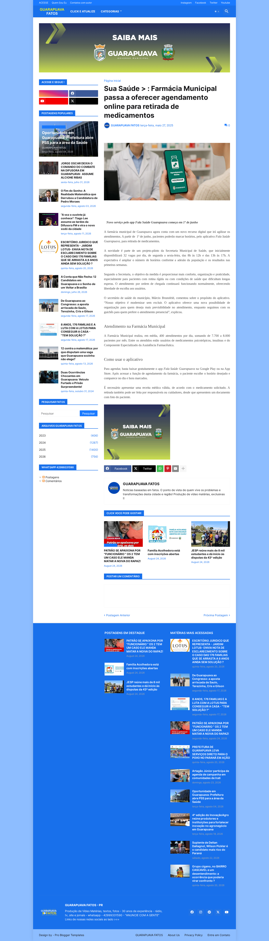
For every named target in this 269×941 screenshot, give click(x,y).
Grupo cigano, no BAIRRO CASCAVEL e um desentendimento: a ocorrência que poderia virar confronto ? (209, 873)
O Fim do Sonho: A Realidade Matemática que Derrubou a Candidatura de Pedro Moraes (79, 196)
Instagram (186, 2)
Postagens (52, 477)
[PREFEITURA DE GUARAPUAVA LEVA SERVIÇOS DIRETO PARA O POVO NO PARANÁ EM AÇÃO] (180, 751)
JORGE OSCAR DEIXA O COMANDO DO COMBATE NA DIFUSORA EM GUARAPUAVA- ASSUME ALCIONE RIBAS (78, 170)
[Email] (175, 468)
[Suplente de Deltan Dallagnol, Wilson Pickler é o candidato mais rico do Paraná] (180, 847)
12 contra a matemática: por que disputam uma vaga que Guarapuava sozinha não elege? (79, 354)
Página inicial (112, 80)
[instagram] (53, 93)
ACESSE (43, 2)
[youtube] (53, 101)
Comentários (53, 481)
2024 (68, 442)
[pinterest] (209, 912)
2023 (68, 435)
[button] (217, 11)
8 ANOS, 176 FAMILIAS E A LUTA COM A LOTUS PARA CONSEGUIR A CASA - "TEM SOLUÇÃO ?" (78, 330)
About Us (174, 935)
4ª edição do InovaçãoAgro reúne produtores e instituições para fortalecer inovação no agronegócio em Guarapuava (210, 822)
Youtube (225, 2)
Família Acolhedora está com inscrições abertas (164, 552)
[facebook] (83, 93)
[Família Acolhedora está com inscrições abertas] (167, 534)
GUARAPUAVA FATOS (141, 484)
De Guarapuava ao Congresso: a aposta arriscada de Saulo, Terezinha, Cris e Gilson (77, 306)
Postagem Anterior (118, 615)
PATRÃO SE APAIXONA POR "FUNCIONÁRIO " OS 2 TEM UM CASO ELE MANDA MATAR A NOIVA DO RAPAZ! (122, 556)
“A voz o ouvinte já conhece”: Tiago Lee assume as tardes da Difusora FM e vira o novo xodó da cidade (78, 222)
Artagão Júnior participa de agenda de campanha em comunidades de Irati (210, 774)
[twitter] (83, 101)
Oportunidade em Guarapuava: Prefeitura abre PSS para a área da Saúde (208, 796)
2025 (68, 449)
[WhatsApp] (160, 468)
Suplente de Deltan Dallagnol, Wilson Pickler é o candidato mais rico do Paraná (210, 848)
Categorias (110, 11)
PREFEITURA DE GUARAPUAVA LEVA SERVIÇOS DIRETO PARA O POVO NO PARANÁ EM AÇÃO (211, 752)
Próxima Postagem (216, 615)
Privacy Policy (194, 935)
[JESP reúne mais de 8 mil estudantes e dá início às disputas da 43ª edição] (210, 534)
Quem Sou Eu (59, 2)
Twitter (213, 2)
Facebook (200, 2)
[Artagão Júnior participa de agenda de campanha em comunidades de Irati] (180, 775)
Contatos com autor (81, 2)
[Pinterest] (167, 468)
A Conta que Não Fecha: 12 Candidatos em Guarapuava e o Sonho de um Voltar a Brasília (78, 282)
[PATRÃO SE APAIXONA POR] (114, 645)
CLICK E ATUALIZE (82, 11)
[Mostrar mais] (183, 468)
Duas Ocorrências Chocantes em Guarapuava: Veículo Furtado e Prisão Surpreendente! (75, 379)
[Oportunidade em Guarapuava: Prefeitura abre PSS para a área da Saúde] (180, 795)
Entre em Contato (219, 935)
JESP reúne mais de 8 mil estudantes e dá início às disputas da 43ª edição (208, 554)
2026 (68, 456)
